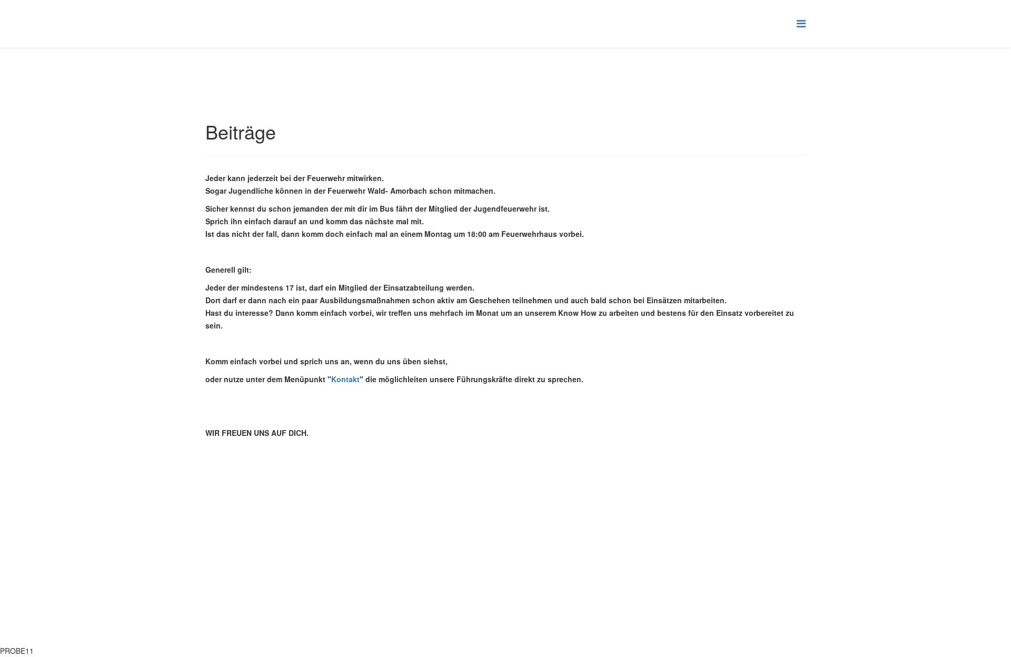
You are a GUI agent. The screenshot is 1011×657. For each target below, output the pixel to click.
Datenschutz (506, 622)
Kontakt (345, 379)
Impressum (505, 599)
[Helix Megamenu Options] (801, 23)
